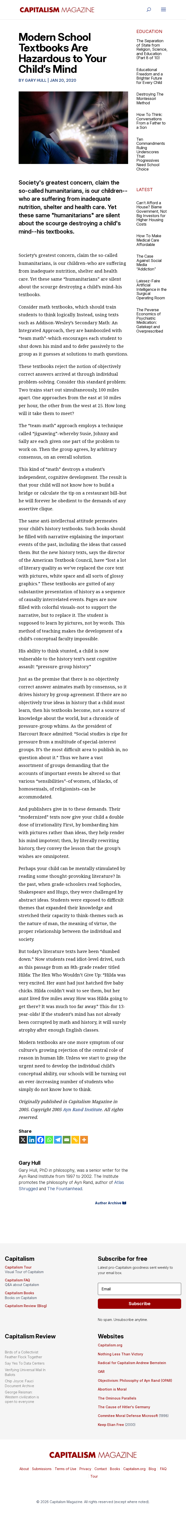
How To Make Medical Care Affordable (148, 240)
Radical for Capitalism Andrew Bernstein (132, 1363)
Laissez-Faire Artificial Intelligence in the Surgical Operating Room (151, 289)
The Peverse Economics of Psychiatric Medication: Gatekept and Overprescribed (149, 320)
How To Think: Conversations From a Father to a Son (151, 121)
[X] (23, 1140)
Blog (152, 1469)
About (24, 1469)
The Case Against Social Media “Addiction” (149, 262)
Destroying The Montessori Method (149, 98)
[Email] (66, 1140)
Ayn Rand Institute (82, 1109)
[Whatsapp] (49, 1140)
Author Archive (108, 1203)
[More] (84, 1140)
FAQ (163, 1469)
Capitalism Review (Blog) (26, 1306)
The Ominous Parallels (117, 1398)
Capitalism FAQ (17, 1280)
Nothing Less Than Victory (120, 1354)
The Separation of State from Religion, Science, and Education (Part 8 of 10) (151, 49)
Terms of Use (65, 1469)
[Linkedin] (32, 1140)
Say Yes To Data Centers (25, 1363)
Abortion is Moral (112, 1389)
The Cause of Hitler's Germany (124, 1407)
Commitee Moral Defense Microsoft (128, 1416)
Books (115, 1469)
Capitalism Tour (18, 1267)
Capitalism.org (110, 1345)
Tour (94, 1476)
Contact (100, 1469)
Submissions (41, 1469)
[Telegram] (58, 1140)
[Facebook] (40, 1140)
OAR (101, 1371)
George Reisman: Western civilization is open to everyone (22, 1397)
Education (149, 31)
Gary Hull (35, 80)
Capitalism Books (19, 1293)
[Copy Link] (75, 1140)
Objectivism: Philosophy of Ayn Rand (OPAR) (135, 1380)
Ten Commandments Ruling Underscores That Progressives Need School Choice (150, 154)
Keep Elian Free (111, 1425)
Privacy (84, 1469)
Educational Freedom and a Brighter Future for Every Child (149, 76)
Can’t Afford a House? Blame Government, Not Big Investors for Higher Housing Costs (151, 213)
